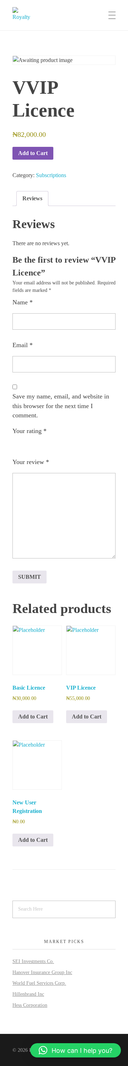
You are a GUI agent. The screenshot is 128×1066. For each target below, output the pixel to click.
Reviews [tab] (32, 198)
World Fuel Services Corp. (39, 983)
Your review (30, 461)
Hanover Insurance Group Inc (42, 972)
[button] (75, 1050)
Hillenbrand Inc (28, 994)
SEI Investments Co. (33, 961)
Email (22, 345)
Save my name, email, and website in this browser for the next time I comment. (60, 406)
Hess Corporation (29, 1005)
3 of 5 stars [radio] (36, 446)
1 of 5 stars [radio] (16, 446)
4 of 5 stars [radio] (46, 446)
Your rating (29, 430)
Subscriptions (51, 175)
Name (22, 302)
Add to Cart (33, 153)
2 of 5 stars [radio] (26, 446)
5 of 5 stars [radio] (56, 446)
